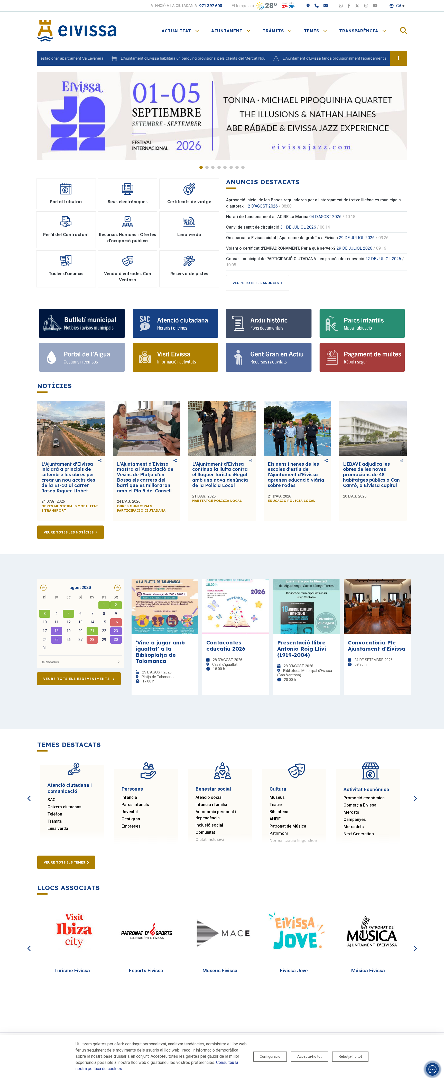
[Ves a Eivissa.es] (77, 30)
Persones (132, 789)
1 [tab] (201, 167)
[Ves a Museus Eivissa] (222, 932)
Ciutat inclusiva (210, 839)
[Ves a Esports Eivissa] (148, 932)
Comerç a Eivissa (360, 805)
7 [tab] (237, 167)
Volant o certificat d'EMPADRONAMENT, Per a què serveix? (281, 248)
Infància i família (211, 804)
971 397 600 (210, 5)
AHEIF (275, 819)
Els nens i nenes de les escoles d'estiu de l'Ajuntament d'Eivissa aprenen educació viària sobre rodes (296, 474)
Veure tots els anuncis (256, 283)
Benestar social (213, 789)
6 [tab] (231, 167)
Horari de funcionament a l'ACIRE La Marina (267, 216)
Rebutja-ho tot (350, 1056)
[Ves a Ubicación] (308, 5)
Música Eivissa (368, 970)
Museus (277, 797)
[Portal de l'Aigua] (82, 357)
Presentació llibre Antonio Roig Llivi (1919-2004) (301, 648)
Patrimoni (279, 833)
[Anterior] (29, 792)
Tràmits (55, 821)
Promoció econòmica (364, 797)
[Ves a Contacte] (325, 5)
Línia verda (58, 828)
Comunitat (205, 832)
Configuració (270, 1056)
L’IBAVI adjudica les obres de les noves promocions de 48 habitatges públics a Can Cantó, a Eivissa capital (371, 474)
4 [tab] (219, 167)
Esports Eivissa (146, 970)
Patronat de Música (288, 826)
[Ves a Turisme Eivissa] (74, 932)
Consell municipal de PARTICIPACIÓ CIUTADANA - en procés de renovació (295, 258)
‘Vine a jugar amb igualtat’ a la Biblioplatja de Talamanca (160, 651)
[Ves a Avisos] (398, 58)
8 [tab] (243, 167)
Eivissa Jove (294, 970)
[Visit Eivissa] (175, 357)
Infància (129, 797)
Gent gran (131, 819)
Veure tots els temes (64, 862)
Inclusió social (209, 825)
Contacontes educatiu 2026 (225, 645)
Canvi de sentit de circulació (252, 227)
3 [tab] (213, 167)
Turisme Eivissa (72, 970)
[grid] (80, 623)
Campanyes (355, 819)
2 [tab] (207, 167)
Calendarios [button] (50, 662)
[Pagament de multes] (362, 357)
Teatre (276, 804)
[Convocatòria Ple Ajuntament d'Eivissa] (377, 606)
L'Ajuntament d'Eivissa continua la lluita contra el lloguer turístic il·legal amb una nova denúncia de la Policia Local (220, 474)
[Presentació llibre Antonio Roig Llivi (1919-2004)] (306, 606)
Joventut (130, 811)
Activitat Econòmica (366, 789)
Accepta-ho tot (309, 1056)
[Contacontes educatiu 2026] (235, 606)
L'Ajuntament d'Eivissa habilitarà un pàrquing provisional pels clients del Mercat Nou (164, 58)
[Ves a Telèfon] (316, 5)
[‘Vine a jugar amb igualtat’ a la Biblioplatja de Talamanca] (165, 606)
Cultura (278, 789)
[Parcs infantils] (362, 323)
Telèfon (55, 814)
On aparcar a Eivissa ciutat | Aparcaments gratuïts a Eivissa (282, 237)
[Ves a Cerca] (403, 31)
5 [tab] (225, 167)
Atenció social (209, 797)
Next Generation (359, 833)
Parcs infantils (135, 804)
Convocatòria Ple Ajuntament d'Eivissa (376, 645)
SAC (51, 799)
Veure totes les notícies (69, 532)
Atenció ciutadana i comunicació (70, 788)
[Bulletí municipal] (82, 323)
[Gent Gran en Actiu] (268, 357)
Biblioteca (279, 811)
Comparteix (100, 461)
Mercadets (354, 826)
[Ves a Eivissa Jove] (296, 932)
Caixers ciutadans (64, 806)
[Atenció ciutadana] (175, 323)
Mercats (351, 812)
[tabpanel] (222, 116)
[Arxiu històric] (268, 323)
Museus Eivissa (219, 970)
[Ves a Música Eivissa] (370, 932)
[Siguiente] (414, 792)
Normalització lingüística (293, 840)
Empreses (131, 826)
